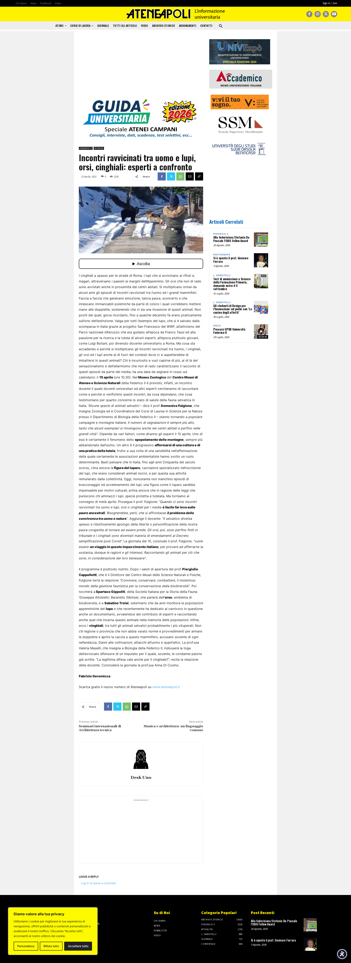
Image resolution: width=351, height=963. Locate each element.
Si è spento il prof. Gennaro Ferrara (230, 260)
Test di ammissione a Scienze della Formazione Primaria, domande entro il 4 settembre (232, 284)
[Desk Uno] (141, 759)
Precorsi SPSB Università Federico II (229, 331)
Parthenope (221, 254)
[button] (221, 26)
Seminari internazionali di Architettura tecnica (100, 728)
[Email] (190, 176)
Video (217, 325)
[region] (53, 931)
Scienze (98, 148)
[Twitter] (326, 14)
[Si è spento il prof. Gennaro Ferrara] (261, 260)
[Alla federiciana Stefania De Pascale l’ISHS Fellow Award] (261, 239)
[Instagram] (317, 14)
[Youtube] (334, 14)
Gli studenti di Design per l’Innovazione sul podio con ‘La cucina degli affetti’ (232, 309)
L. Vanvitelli (222, 275)
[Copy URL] (199, 176)
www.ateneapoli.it (166, 687)
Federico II (86, 148)
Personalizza (25, 946)
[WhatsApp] (180, 176)
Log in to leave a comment (98, 883)
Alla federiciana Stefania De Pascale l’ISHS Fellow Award (231, 239)
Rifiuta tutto (51, 946)
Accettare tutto (78, 946)
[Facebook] (309, 14)
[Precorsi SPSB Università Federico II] (261, 331)
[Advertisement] (141, 67)
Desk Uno (141, 778)
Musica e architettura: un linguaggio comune (173, 728)
